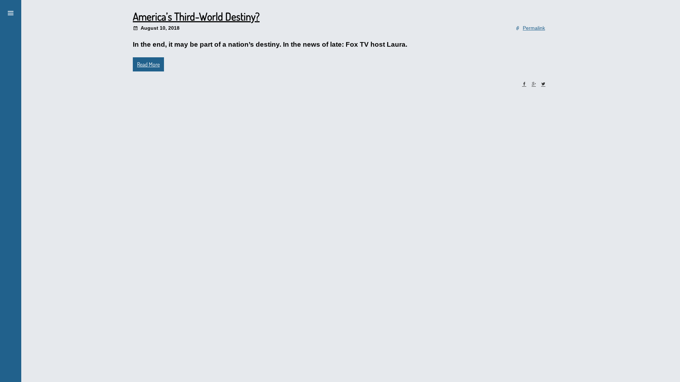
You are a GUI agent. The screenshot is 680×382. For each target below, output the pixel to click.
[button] (10, 12)
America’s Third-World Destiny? (196, 16)
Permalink (534, 28)
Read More (148, 64)
